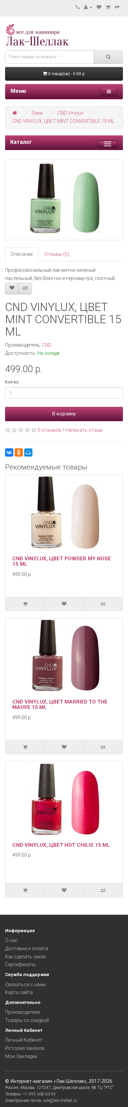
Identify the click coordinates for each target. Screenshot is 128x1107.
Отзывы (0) (56, 254)
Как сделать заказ (25, 956)
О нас (11, 940)
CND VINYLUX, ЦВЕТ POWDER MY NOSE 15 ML (61, 561)
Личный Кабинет (23, 1040)
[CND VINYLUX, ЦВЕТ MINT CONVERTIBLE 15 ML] (64, 199)
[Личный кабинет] (88, 7)
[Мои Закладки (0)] (99, 7)
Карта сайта (19, 992)
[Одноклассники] (19, 452)
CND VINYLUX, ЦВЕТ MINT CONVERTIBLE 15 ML (63, 121)
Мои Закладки (21, 1056)
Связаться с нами (25, 984)
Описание (22, 254)
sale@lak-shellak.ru (60, 1100)
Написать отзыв (83, 430)
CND (47, 345)
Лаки (37, 113)
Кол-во (11, 382)
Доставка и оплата (26, 948)
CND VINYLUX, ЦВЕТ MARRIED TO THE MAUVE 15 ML (60, 705)
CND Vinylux (70, 113)
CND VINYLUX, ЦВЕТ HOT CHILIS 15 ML (61, 845)
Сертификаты (20, 964)
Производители (22, 1012)
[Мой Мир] (28, 452)
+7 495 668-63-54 (39, 1094)
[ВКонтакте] (9, 452)
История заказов (24, 1048)
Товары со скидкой (27, 1020)
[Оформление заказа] (117, 7)
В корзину (64, 414)
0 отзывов (49, 430)
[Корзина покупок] (108, 7)
